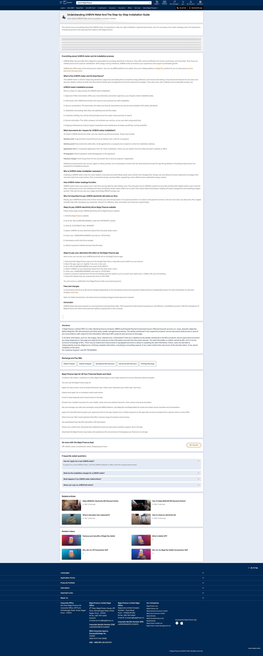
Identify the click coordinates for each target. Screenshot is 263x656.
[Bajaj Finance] (67, 2)
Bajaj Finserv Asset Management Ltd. (159, 626)
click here (74, 292)
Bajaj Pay (159, 68)
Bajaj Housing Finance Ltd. (155, 618)
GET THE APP (193, 445)
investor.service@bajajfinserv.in (101, 621)
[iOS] (181, 623)
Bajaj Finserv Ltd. (152, 606)
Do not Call (183, 8)
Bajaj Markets (151, 616)
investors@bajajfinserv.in (134, 618)
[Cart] (183, 2)
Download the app (196, 8)
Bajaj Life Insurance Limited (156, 613)
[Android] (177, 623)
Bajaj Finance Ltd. (152, 608)
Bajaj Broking (151, 621)
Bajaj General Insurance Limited (157, 611)
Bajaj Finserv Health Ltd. (155, 623)
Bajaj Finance (77, 216)
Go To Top (254, 568)
